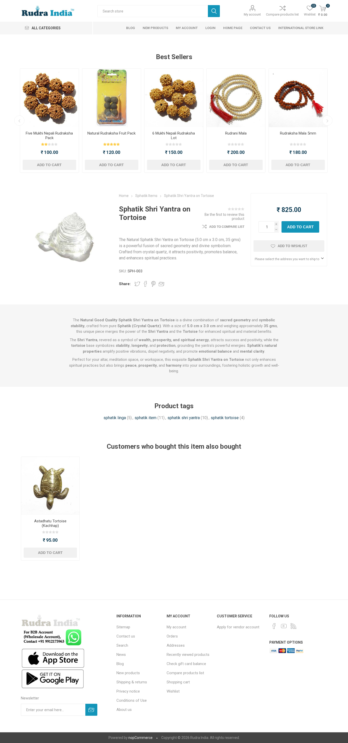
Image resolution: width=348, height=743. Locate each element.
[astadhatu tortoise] (50, 486)
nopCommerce (140, 738)
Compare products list (282, 14)
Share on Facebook (145, 284)
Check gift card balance (186, 663)
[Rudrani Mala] (236, 98)
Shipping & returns (131, 682)
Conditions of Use (131, 700)
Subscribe (91, 710)
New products (128, 673)
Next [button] (327, 120)
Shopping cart (178, 682)
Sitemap (123, 627)
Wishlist (173, 691)
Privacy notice (128, 691)
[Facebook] (274, 626)
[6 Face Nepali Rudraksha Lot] (173, 98)
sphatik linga (114, 417)
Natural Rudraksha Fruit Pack (111, 133)
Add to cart (49, 165)
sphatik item (145, 417)
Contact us (125, 636)
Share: (125, 284)
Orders (172, 636)
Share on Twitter (137, 284)
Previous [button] (19, 120)
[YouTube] (284, 626)
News (121, 654)
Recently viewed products (188, 654)
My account (252, 14)
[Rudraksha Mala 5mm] (298, 98)
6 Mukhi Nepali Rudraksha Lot (173, 135)
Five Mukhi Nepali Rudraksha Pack (49, 135)
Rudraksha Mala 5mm (298, 133)
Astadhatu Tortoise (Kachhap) (50, 523)
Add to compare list (226, 227)
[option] (49, 120)
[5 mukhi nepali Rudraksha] (49, 98)
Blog (120, 663)
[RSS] (293, 626)
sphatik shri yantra (183, 417)
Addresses (176, 645)
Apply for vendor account (238, 627)
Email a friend (161, 284)
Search (214, 11)
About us (124, 709)
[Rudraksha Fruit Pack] (111, 98)
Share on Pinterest (153, 284)
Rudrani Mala (236, 133)
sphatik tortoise (225, 417)
